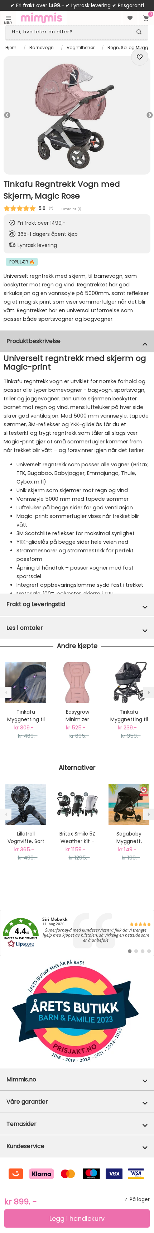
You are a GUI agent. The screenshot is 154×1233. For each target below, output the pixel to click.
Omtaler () (71, 208)
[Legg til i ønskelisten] (139, 57)
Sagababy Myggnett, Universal (129, 837)
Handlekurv (146, 18)
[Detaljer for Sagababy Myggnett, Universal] (129, 804)
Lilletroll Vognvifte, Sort (26, 837)
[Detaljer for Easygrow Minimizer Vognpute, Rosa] (77, 682)
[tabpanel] (77, 115)
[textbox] (70, 31)
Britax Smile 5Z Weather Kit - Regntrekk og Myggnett (77, 837)
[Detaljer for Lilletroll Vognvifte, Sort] (25, 804)
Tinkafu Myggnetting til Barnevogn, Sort (129, 715)
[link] (77, 933)
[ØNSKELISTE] (130, 18)
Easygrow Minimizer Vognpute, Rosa (77, 715)
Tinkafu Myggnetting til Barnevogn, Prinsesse (26, 715)
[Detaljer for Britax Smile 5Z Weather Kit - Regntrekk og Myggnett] (77, 804)
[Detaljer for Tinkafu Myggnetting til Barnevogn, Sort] (129, 682)
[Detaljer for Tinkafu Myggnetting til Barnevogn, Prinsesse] (25, 682)
